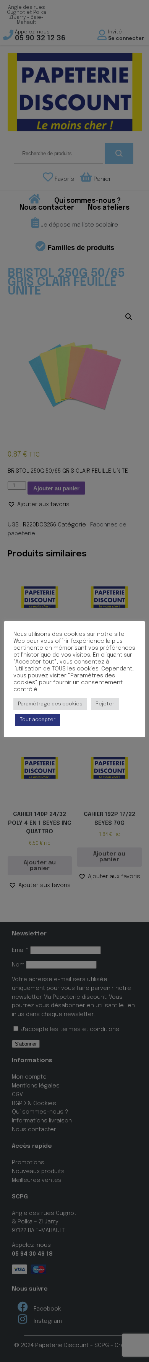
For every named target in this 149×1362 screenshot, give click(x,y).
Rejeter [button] (105, 704)
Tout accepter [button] (37, 719)
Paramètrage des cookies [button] (50, 704)
